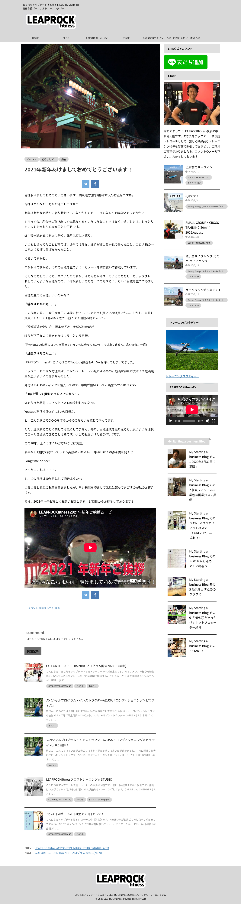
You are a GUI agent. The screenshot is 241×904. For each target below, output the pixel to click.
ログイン (60, 639)
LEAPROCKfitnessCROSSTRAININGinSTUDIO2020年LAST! (72, 848)
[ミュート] (207, 421)
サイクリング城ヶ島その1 (202, 289)
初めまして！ (46, 608)
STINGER (141, 898)
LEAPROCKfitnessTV (96, 38)
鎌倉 (57, 608)
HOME (35, 38)
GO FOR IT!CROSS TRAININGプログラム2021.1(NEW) (68, 853)
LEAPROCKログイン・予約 (156, 38)
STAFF (126, 38)
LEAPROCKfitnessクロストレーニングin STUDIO (79, 779)
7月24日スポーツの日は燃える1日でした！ (75, 814)
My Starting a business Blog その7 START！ (202, 646)
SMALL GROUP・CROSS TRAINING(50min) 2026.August (202, 227)
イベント (33, 608)
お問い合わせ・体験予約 (186, 38)
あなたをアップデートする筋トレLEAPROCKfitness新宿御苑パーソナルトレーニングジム (120, 894)
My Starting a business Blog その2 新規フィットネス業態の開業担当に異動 (202, 490)
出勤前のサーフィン (198, 167)
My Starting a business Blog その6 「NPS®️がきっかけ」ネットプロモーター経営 (202, 617)
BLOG (66, 38)
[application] (192, 410)
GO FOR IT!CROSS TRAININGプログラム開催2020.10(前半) (86, 665)
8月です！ (192, 196)
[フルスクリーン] (213, 421)
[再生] (170, 421)
